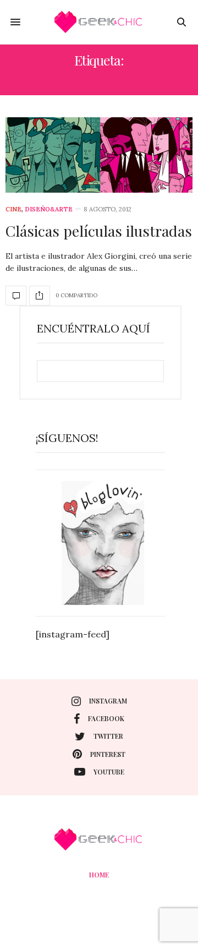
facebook (106, 718)
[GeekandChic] (99, 22)
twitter (108, 736)
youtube (109, 771)
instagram (108, 700)
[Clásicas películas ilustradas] (99, 155)
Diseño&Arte (49, 209)
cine (13, 209)
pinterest (107, 754)
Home (99, 874)
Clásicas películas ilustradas (99, 231)
